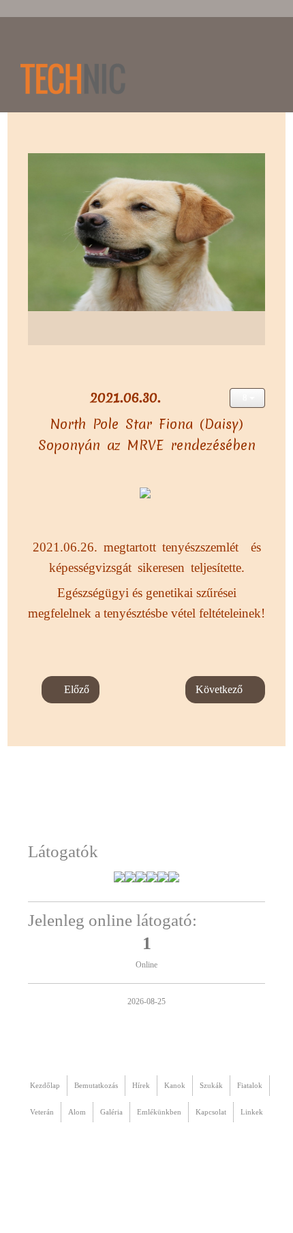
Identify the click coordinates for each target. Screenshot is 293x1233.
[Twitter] (205, 46)
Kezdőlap (45, 1085)
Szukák (211, 1085)
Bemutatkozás (96, 1085)
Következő (220, 689)
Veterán (42, 1112)
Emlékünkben (159, 1112)
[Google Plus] (237, 46)
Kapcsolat (211, 1112)
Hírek (141, 1085)
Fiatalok (249, 1085)
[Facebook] (268, 46)
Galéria (111, 1112)
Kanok (174, 1085)
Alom (77, 1112)
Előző (75, 689)
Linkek (252, 1112)
